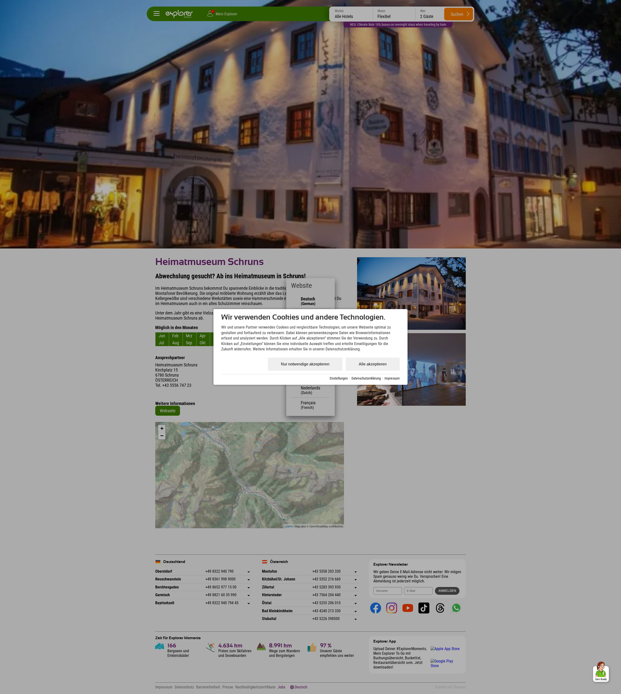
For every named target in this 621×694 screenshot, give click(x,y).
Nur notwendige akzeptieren (305, 364)
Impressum (392, 378)
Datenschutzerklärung (366, 378)
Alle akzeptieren (373, 364)
